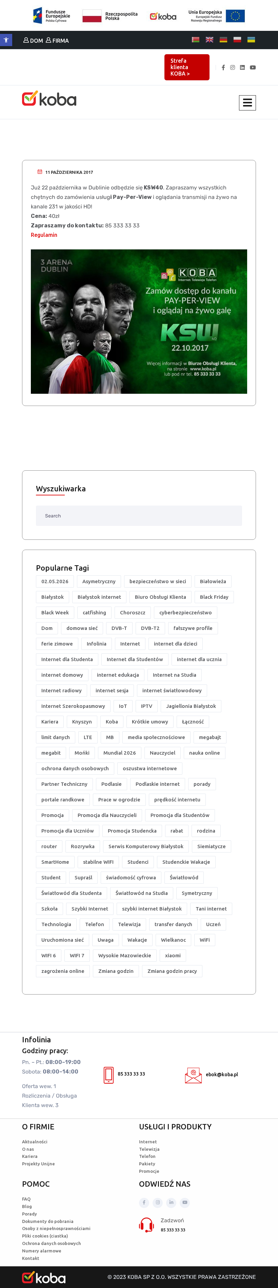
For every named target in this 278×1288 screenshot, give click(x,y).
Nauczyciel (162, 753)
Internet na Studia (174, 675)
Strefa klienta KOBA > (180, 67)
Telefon (94, 924)
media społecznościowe (156, 737)
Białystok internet (99, 597)
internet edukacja (118, 675)
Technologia (56, 924)
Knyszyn (82, 721)
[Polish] (237, 40)
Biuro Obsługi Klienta (160, 597)
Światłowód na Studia (142, 893)
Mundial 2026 (119, 753)
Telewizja (129, 924)
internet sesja (112, 690)
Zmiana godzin (116, 971)
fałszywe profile (193, 628)
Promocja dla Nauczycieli (107, 815)
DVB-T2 (150, 628)
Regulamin (44, 235)
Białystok (52, 597)
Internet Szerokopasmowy (73, 706)
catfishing (94, 612)
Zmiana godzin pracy (172, 971)
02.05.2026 (54, 581)
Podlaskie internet (158, 784)
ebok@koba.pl (222, 1074)
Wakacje (137, 940)
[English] (209, 40)
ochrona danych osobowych (75, 768)
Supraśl (83, 877)
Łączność (193, 721)
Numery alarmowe (41, 1250)
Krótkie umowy (150, 721)
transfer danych (173, 924)
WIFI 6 (48, 955)
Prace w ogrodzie (119, 799)
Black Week (55, 612)
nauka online (204, 753)
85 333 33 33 (131, 1074)
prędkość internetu (177, 799)
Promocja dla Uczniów (67, 831)
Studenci (137, 862)
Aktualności (34, 1141)
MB (110, 737)
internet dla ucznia (199, 659)
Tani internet (211, 909)
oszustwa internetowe (150, 768)
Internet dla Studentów (135, 659)
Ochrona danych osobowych (51, 1243)
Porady (29, 1213)
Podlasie (111, 784)
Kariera (49, 721)
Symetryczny (197, 893)
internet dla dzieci (175, 644)
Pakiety (147, 1163)
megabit (51, 753)
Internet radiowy (61, 690)
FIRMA (60, 41)
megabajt (210, 737)
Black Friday (214, 597)
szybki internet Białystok (152, 909)
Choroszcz (132, 612)
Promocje (149, 1171)
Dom (47, 628)
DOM (36, 41)
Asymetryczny (99, 581)
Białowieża (213, 581)
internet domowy (62, 675)
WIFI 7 (77, 955)
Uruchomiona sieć (62, 940)
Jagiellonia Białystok (191, 706)
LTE (88, 737)
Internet (130, 644)
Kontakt (30, 1258)
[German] (223, 40)
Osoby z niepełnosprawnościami (56, 1228)
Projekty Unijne (38, 1163)
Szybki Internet (90, 909)
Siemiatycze (211, 846)
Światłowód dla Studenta (71, 893)
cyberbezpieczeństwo (185, 612)
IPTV (146, 706)
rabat (177, 831)
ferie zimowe (57, 644)
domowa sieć (82, 628)
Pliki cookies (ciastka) (45, 1235)
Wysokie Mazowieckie (124, 955)
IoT (123, 706)
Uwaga (106, 940)
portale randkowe (62, 799)
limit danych (55, 737)
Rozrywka (83, 846)
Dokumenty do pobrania (48, 1221)
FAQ (26, 1199)
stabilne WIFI (98, 862)
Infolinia (96, 644)
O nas (28, 1149)
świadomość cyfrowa (131, 877)
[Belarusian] (196, 40)
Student (51, 877)
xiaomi (173, 955)
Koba (112, 721)
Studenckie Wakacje (186, 862)
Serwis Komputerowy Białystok (145, 846)
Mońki (82, 753)
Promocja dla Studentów (180, 815)
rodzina (206, 831)
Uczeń (213, 924)
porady (202, 784)
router (49, 846)
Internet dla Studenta (67, 659)
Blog (27, 1206)
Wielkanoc (173, 940)
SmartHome (55, 862)
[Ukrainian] (251, 40)
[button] (6, 40)
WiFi (205, 940)
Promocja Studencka (132, 831)
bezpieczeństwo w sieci (158, 581)
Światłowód (184, 877)
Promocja (52, 815)
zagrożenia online (62, 971)
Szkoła (49, 909)
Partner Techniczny (64, 784)
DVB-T (119, 628)
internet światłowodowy (172, 690)
